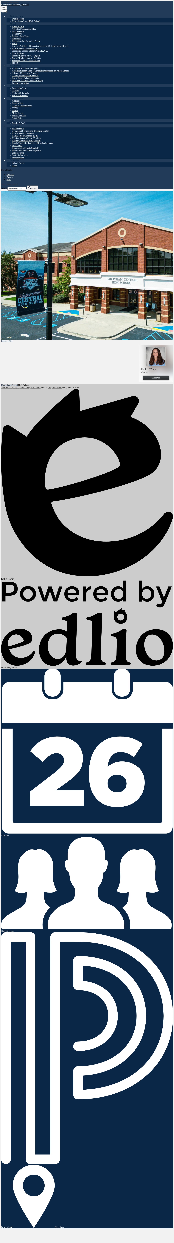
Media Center (18, 113)
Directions (16, 39)
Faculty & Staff (18, 123)
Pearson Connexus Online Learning (27, 80)
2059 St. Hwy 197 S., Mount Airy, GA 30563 (21, 387)
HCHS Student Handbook (23, 133)
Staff (9, 179)
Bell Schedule (18, 31)
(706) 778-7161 (55, 387)
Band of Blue (18, 103)
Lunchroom (17, 145)
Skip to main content (10, 2)
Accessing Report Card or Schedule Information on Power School (40, 71)
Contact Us (17, 34)
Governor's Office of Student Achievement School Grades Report (40, 46)
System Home (18, 19)
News (14, 165)
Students (10, 174)
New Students (18, 53)
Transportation (18, 158)
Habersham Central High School (26, 21)
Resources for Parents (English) (25, 148)
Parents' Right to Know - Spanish (26, 58)
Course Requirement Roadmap (25, 75)
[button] (17, 16)
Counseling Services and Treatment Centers (30, 131)
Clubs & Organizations (22, 106)
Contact (15, 91)
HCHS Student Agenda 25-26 (25, 136)
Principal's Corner (19, 88)
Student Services (19, 115)
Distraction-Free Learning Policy (26, 41)
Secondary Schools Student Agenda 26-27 (30, 51)
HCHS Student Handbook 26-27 (26, 48)
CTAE (15, 108)
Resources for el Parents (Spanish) (26, 150)
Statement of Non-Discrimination (26, 60)
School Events (18, 163)
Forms (14, 43)
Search (4, 188)
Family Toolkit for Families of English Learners (32, 143)
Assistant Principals (20, 93)
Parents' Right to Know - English (26, 56)
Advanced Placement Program (25, 73)
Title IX (15, 63)
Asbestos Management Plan (24, 29)
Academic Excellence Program (25, 68)
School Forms (18, 153)
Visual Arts (16, 118)
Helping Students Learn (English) (26, 138)
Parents (10, 177)
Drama (15, 110)
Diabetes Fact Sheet (20, 36)
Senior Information (20, 155)
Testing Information (20, 83)
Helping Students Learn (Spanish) (26, 140)
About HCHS (18, 26)
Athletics (16, 101)
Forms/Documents (20, 95)
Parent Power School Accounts (25, 78)
